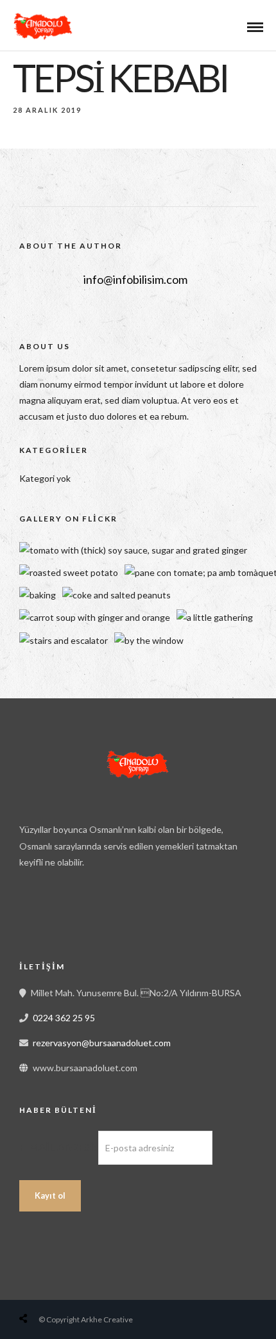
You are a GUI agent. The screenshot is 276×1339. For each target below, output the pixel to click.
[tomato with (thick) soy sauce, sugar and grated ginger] (133, 550)
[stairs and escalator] (63, 640)
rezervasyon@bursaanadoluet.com (102, 1042)
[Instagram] (90, 914)
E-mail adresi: (58, 1147)
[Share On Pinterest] (75, 1288)
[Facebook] (33, 914)
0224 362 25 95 (64, 1017)
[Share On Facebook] (35, 1288)
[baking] (37, 594)
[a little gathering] (215, 617)
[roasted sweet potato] (68, 572)
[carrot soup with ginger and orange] (94, 617)
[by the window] (149, 640)
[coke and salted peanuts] (116, 594)
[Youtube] (61, 914)
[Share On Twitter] (55, 1288)
